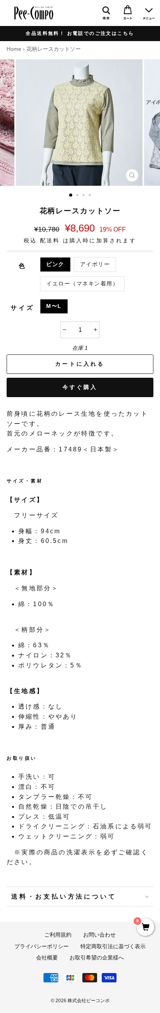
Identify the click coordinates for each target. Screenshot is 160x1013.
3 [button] (84, 196)
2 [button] (78, 196)
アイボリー (95, 264)
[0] (145, 927)
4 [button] (90, 196)
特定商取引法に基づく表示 (113, 946)
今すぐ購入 (80, 387)
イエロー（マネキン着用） (82, 284)
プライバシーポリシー (41, 946)
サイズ (22, 307)
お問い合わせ (99, 935)
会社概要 (47, 958)
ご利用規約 (57, 935)
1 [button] (71, 195)
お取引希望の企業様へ (97, 958)
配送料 (50, 241)
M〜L (54, 306)
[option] (80, 33)
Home (14, 49)
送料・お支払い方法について (63, 896)
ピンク (55, 264)
